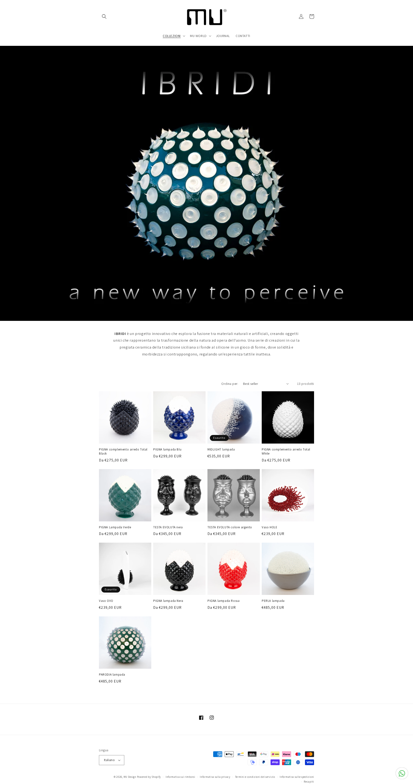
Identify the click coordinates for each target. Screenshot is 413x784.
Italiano (109, 760)
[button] (104, 16)
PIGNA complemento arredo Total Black (123, 452)
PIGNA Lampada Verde (115, 527)
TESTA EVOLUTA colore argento (229, 527)
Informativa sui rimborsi (180, 777)
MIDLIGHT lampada (221, 449)
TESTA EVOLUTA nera (168, 527)
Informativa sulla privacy (215, 777)
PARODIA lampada (112, 675)
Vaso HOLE (269, 527)
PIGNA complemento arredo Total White (286, 452)
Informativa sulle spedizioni (297, 777)
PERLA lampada (273, 601)
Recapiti (309, 781)
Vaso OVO (106, 601)
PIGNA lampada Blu (167, 449)
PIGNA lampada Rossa (223, 601)
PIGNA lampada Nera (168, 601)
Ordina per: (229, 383)
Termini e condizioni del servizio (255, 777)
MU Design (130, 777)
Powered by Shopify (149, 777)
